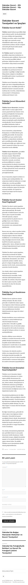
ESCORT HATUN (21, 449)
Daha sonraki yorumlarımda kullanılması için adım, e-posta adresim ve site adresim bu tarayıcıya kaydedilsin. (14, 514)
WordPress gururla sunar (19, 582)
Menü (4, 13)
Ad (3, 489)
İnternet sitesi (6, 504)
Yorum (4, 467)
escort (3, 580)
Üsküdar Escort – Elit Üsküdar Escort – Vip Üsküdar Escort (11, 7)
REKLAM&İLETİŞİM (7, 571)
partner (6, 449)
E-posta (5, 497)
